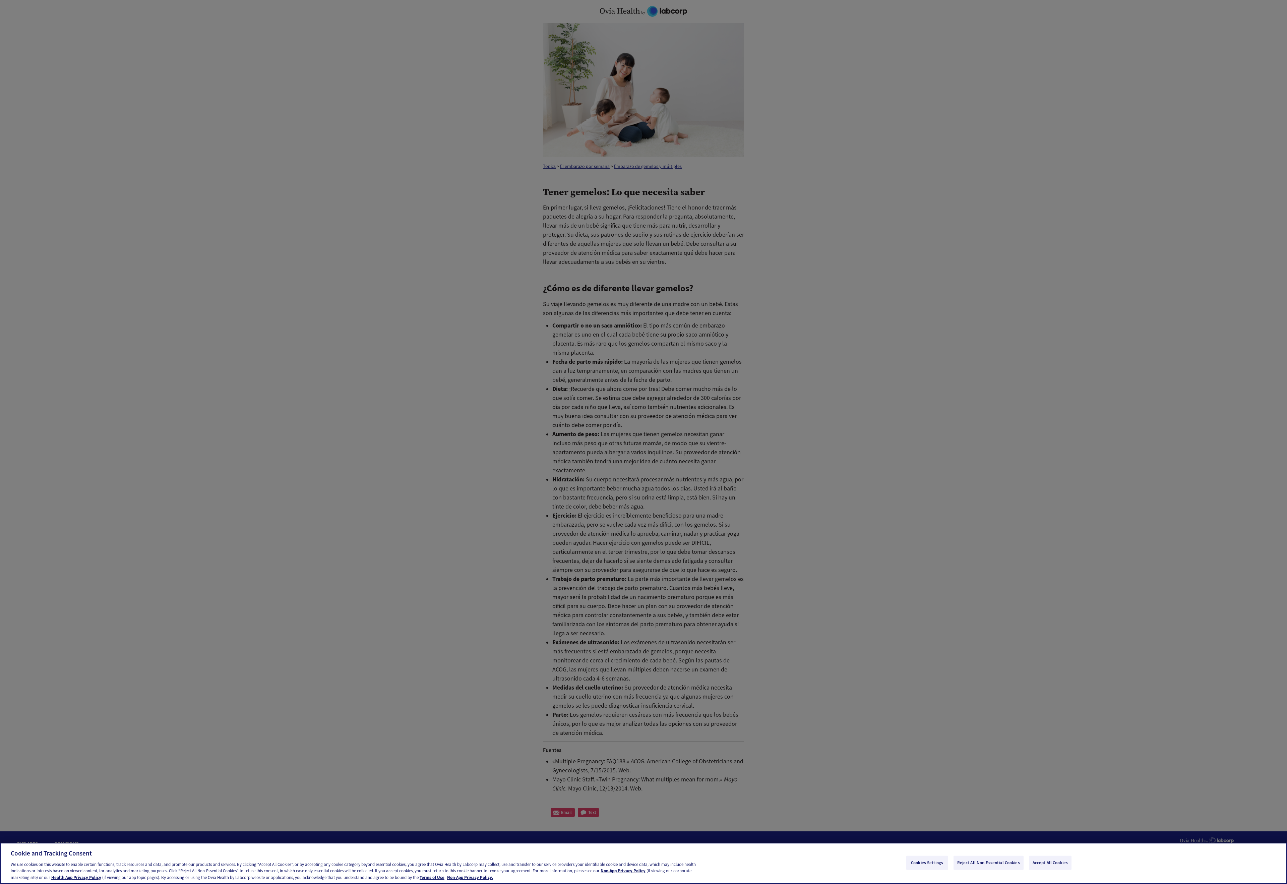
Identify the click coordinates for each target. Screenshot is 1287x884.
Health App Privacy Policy (76, 877)
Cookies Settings (927, 863)
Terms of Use (432, 877)
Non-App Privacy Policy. (470, 877)
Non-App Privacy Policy (623, 871)
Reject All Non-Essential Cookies (988, 863)
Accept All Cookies (1050, 863)
